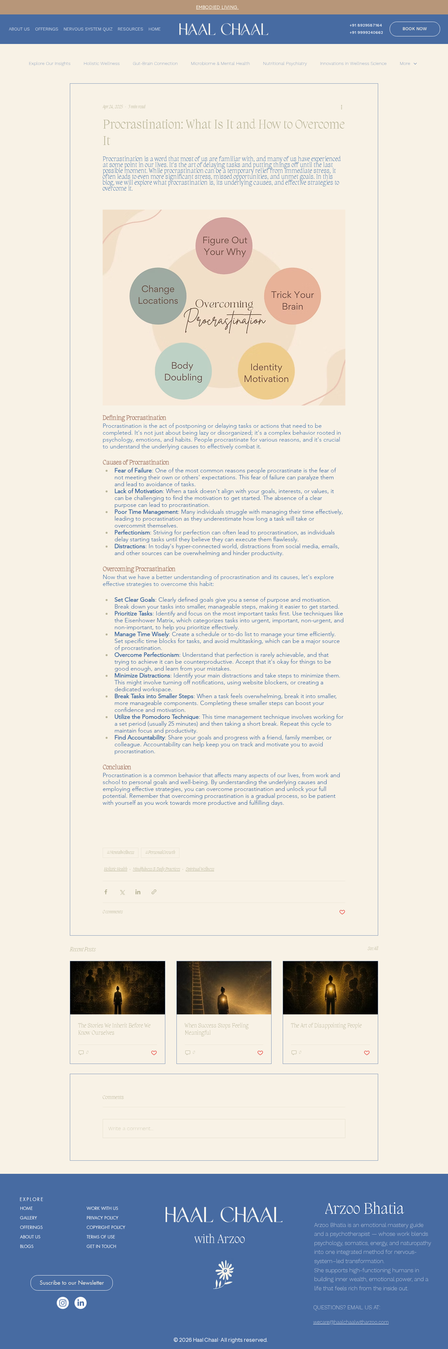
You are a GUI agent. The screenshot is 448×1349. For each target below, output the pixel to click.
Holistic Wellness (102, 63)
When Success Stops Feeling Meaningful (217, 1029)
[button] (72, 1283)
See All (373, 948)
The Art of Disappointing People (326, 1026)
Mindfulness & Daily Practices (156, 869)
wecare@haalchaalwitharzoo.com (351, 1322)
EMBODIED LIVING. (217, 7)
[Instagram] (63, 1303)
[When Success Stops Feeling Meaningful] (224, 987)
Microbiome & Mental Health (220, 63)
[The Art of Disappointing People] (330, 987)
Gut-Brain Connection (155, 63)
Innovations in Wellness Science (353, 63)
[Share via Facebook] (106, 892)
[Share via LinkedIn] (138, 892)
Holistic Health (115, 869)
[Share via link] (154, 892)
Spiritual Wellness (200, 869)
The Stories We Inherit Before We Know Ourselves (114, 1029)
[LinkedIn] (80, 1303)
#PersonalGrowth (160, 852)
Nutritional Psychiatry (285, 63)
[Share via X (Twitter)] (122, 892)
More (405, 63)
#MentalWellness (120, 852)
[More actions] (341, 107)
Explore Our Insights (50, 63)
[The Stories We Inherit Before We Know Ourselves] (117, 987)
